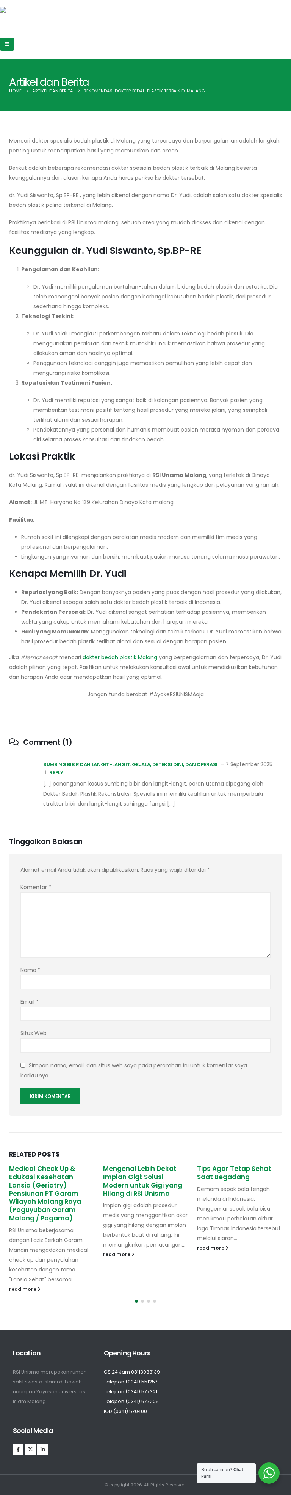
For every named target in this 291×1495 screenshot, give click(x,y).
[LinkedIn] (42, 1449)
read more (23, 1289)
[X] (30, 1449)
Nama (30, 970)
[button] (136, 1301)
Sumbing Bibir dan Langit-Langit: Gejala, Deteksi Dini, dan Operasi (130, 764)
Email (29, 1002)
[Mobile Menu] (7, 44)
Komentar (35, 887)
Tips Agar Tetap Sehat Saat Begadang (234, 1172)
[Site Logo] (27, 14)
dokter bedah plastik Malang (120, 657)
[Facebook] (18, 1449)
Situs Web (33, 1033)
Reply (56, 772)
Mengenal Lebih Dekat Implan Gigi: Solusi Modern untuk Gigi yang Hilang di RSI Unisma (142, 1181)
